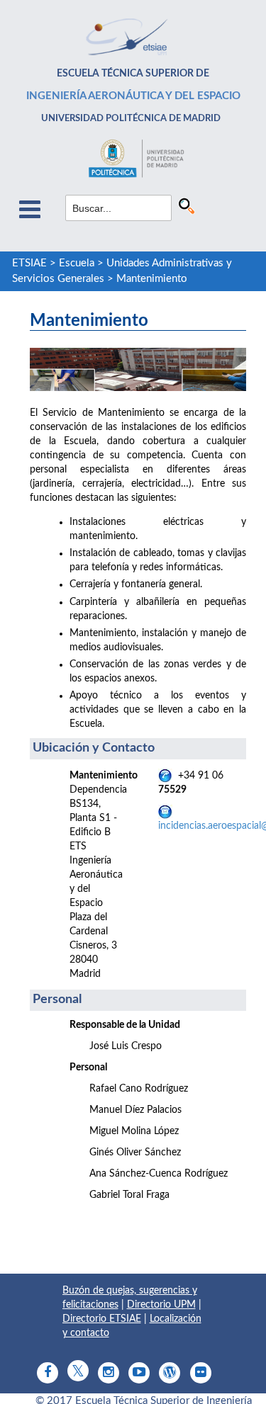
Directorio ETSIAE (101, 1319)
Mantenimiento (151, 278)
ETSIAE (29, 263)
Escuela (76, 263)
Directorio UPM (161, 1305)
